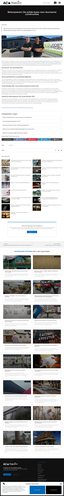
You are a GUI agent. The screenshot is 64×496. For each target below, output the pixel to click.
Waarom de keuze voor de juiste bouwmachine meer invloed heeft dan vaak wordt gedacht (46, 296)
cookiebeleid (5, 492)
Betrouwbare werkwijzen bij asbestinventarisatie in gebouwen (46, 346)
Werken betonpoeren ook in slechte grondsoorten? (32, 125)
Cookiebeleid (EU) (41, 475)
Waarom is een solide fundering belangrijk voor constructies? (32, 129)
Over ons (39, 464)
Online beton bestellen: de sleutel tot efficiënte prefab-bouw (45, 396)
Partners (39, 468)
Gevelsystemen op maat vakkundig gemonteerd (16, 396)
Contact (39, 473)
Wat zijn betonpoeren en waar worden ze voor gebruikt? (32, 117)
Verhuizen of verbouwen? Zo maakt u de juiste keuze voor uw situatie (17, 321)
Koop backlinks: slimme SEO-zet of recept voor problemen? (42, 480)
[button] (61, 484)
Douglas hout (57, 91)
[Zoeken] (55, 3)
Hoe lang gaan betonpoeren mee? (32, 121)
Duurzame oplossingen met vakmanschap (44, 446)
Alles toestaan (37, 489)
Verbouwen (4, 24)
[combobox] (48, 3)
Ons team (39, 466)
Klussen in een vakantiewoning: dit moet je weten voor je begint (16, 271)
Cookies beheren (53, 489)
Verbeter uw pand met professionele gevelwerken (16, 446)
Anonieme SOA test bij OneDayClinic (18, 190)
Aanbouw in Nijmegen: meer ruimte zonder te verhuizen (15, 296)
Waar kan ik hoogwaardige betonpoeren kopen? (32, 133)
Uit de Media (40, 471)
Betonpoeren (43, 61)
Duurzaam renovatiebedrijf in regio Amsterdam (15, 345)
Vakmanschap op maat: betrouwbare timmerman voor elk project (45, 422)
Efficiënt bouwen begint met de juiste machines (45, 320)
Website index (40, 477)
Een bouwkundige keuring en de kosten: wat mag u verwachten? (46, 370)
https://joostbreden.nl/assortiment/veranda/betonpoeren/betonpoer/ (17, 107)
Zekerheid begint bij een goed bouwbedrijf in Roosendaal (15, 370)
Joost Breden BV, (54, 63)
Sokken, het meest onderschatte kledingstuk (20, 182)
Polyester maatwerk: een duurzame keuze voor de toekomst (16, 422)
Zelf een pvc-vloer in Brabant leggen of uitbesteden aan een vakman (46, 271)
